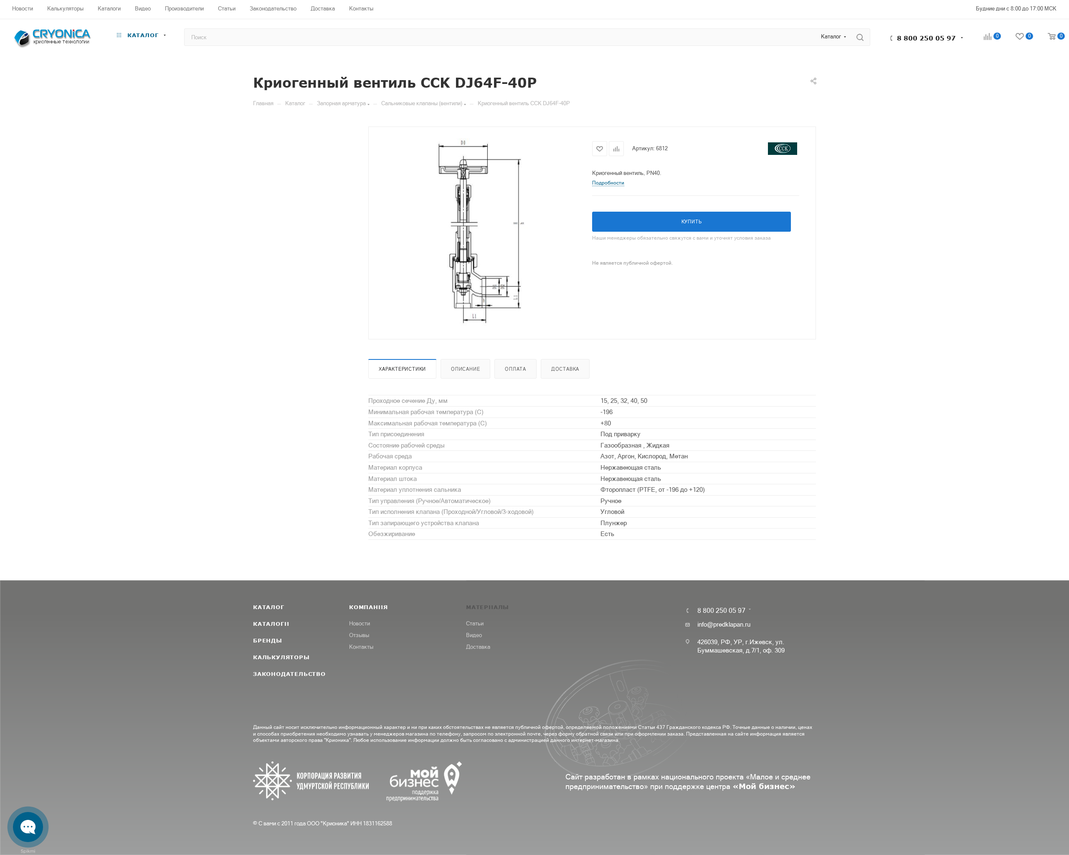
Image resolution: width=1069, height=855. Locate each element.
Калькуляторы (281, 657)
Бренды (267, 640)
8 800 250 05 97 (926, 38)
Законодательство (289, 673)
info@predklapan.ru (723, 624)
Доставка (565, 369)
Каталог (268, 607)
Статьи (475, 623)
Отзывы (359, 635)
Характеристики (402, 369)
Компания (368, 607)
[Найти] (860, 37)
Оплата (515, 369)
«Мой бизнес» (763, 786)
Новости (359, 623)
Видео (474, 635)
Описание (465, 369)
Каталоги (271, 623)
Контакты (361, 647)
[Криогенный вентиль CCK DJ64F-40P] (481, 232)
